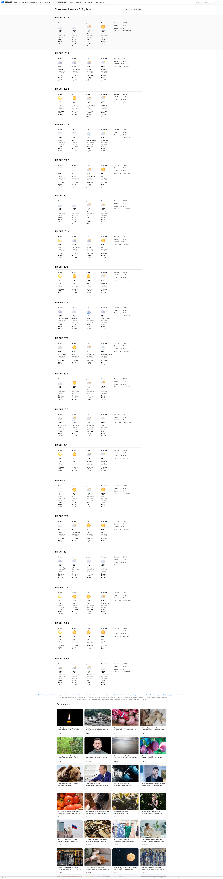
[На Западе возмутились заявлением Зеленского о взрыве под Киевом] (97, 750)
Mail (3, 877)
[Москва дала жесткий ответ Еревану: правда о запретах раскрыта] (70, 833)
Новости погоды (155, 695)
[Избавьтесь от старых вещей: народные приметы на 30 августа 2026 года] (70, 861)
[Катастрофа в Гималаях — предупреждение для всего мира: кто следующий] (97, 722)
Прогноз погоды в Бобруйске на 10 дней (134, 695)
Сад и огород (167, 695)
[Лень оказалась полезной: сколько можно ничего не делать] (97, 861)
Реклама (15, 877)
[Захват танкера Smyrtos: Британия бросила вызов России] (125, 750)
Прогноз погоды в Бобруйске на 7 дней (105, 695)
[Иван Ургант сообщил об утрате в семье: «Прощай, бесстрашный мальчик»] (153, 778)
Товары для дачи (180, 695)
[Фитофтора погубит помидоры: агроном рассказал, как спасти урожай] (70, 806)
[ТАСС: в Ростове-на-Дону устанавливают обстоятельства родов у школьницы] (153, 722)
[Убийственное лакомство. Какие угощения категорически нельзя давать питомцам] (97, 806)
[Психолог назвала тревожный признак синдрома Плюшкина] (97, 833)
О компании (8, 877)
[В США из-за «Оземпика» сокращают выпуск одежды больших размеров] (125, 833)
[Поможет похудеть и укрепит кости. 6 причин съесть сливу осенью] (153, 750)
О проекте (156, 877)
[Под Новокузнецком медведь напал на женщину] (70, 778)
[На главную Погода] (8, 2)
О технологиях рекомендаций (185, 877)
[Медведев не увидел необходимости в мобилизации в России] (97, 778)
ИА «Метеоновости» (216, 877)
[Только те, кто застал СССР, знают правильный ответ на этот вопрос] (153, 861)
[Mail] (2, 2)
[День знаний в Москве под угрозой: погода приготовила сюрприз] (153, 806)
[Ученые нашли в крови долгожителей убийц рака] (125, 778)
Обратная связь (199, 877)
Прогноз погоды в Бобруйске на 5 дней (77, 695)
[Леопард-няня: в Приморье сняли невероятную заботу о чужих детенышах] (70, 750)
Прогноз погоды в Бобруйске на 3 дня (50, 695)
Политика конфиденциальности (169, 877)
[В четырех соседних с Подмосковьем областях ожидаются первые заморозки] (125, 806)
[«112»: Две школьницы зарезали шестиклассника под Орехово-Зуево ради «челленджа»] (70, 722)
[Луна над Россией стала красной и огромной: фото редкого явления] (125, 861)
